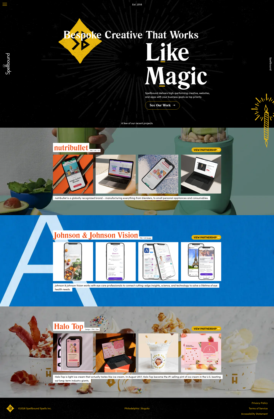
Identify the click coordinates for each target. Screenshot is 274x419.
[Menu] (5, 4)
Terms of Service (258, 408)
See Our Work (160, 105)
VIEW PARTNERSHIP (205, 149)
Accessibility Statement (254, 413)
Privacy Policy (260, 403)
